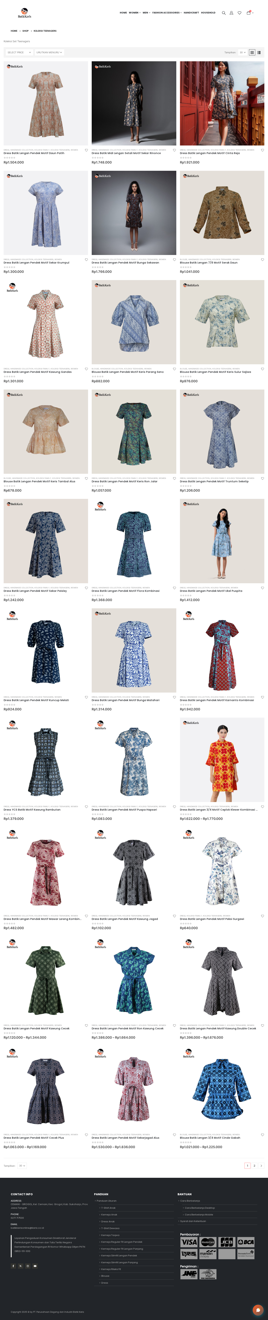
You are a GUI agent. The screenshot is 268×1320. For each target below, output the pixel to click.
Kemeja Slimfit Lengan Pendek (119, 1255)
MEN (145, 12)
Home (123, 12)
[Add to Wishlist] (86, 150)
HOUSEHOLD (208, 12)
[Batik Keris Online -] (24, 12)
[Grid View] (252, 52)
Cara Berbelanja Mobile (199, 1214)
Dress (6, 150)
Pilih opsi (82, 67)
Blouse (183, 259)
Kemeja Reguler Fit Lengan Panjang (122, 1249)
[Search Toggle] (224, 13)
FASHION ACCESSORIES (166, 12)
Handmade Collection (21, 150)
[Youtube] (35, 1266)
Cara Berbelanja (190, 1201)
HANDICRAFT (191, 12)
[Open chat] (258, 1310)
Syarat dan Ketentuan (193, 1221)
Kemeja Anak (109, 1214)
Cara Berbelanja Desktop (200, 1208)
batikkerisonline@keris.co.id (27, 1228)
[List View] (259, 52)
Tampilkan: (230, 52)
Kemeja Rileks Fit (111, 1269)
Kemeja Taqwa (110, 1235)
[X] (20, 1266)
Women (133, 12)
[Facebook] (13, 1266)
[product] (46, 103)
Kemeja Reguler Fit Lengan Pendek (121, 1242)
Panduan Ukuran (106, 1201)
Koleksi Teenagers (60, 150)
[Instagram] (27, 1266)
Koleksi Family (42, 150)
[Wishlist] (239, 13)
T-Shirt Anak (108, 1208)
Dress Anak (108, 1221)
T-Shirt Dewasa (110, 1228)
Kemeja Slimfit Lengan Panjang (119, 1262)
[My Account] (231, 13)
